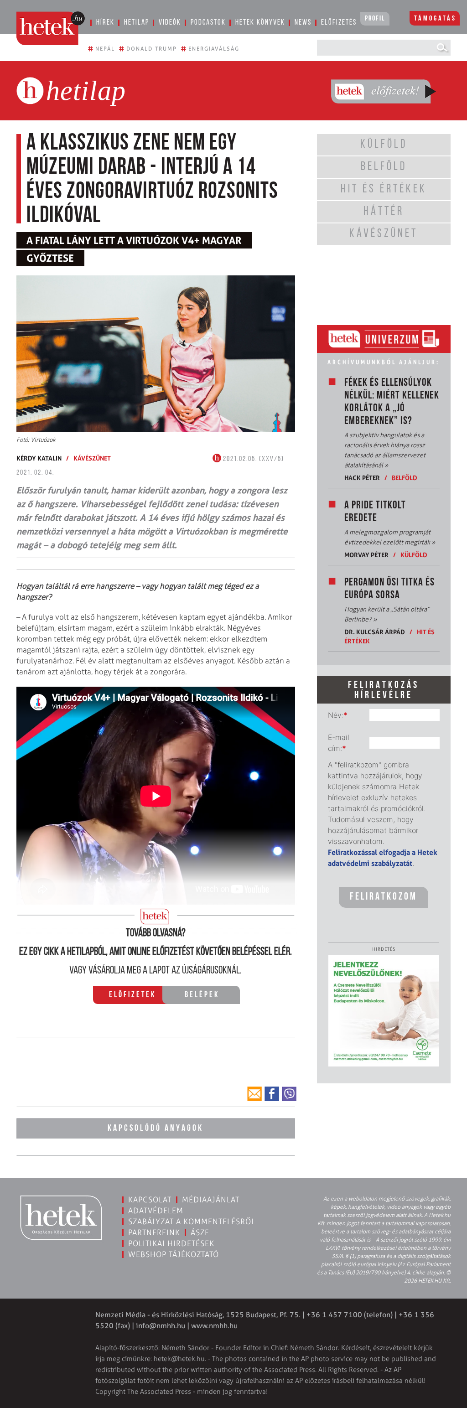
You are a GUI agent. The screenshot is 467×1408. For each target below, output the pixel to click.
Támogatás (435, 18)
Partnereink (154, 1232)
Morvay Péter (366, 555)
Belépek (202, 995)
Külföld (413, 555)
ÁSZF (200, 1232)
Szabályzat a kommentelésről (191, 1221)
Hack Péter (362, 477)
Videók (170, 22)
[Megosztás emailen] (254, 1094)
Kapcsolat (149, 1199)
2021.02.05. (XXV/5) (252, 459)
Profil (375, 18)
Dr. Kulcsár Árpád (374, 632)
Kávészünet (92, 458)
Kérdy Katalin (39, 458)
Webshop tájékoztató (173, 1254)
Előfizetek (132, 995)
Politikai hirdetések (171, 1243)
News (303, 22)
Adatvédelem (155, 1210)
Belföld (404, 477)
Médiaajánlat (210, 1199)
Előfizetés (339, 22)
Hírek (105, 22)
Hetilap (136, 22)
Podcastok (208, 22)
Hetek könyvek (260, 22)
